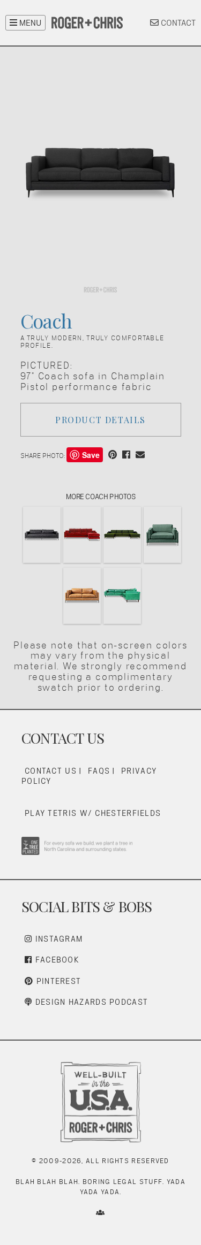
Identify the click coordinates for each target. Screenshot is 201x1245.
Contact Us (51, 770)
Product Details (100, 419)
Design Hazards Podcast (90, 1001)
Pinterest (57, 981)
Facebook (55, 959)
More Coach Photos (101, 496)
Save (91, 454)
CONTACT (177, 23)
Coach (46, 320)
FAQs (99, 770)
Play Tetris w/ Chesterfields (93, 813)
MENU (29, 23)
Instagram (57, 938)
